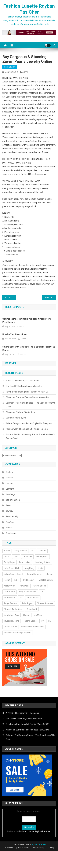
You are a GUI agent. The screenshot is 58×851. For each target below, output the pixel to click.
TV (42, 621)
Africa (7, 550)
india (41, 568)
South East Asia (11, 615)
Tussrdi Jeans (30, 621)
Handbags (10, 494)
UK (49, 621)
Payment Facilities (27, 591)
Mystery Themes (39, 844)
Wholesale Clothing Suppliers (17, 632)
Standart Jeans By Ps (16, 418)
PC (42, 591)
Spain (26, 615)
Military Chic (9, 586)
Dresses (9, 477)
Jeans (8, 505)
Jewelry (9, 511)
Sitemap (51, 848)
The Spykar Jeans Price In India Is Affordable (11, 297)
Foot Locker (24, 562)
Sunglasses (11, 533)
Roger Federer (10, 603)
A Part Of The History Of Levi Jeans (22, 380)
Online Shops (39, 586)
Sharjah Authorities (13, 609)
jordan (7, 580)
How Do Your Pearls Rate (14, 334)
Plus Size (10, 522)
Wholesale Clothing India (32, 626)
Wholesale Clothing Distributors (20, 412)
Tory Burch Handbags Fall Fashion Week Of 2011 (28, 392)
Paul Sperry (9, 591)
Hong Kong (29, 568)
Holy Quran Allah (11, 568)
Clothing (9, 472)
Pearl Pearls (9, 597)
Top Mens (37, 615)
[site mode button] (48, 45)
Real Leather (33, 597)
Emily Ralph (9, 562)
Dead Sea (27, 556)
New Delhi (24, 586)
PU (21, 597)
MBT (16, 580)
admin (25, 72)
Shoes (9, 527)
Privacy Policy (38, 848)
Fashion (9, 483)
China (6, 556)
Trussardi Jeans (11, 621)
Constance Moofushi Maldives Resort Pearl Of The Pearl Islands (26, 320)
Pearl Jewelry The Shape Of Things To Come (27, 429)
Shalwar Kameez (45, 603)
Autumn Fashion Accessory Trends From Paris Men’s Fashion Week (30, 436)
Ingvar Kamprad (34, 574)
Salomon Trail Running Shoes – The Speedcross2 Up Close (30, 405)
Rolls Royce (27, 603)
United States (10, 626)
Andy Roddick (20, 550)
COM (16, 556)
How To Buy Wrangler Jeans (50, 297)
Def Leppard (42, 556)
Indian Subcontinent (13, 574)
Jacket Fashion (13, 500)
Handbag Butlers (42, 562)
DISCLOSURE (23, 848)
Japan (49, 574)
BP (33, 550)
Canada (42, 550)
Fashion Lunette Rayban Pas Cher (35, 831)
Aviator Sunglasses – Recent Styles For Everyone (29, 423)
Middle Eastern (46, 580)
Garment (10, 489)
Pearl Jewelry (9, 67)
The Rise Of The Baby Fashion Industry (24, 386)
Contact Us (10, 848)
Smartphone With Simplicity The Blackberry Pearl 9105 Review (28, 348)
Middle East (28, 580)
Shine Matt (32, 609)
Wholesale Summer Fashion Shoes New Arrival (27, 397)
